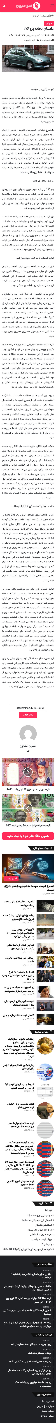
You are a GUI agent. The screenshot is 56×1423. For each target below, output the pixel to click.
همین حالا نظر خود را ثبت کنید (28, 836)
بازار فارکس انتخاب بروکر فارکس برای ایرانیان (18, 1067)
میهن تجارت (47, 1416)
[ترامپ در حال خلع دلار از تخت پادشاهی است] (45, 906)
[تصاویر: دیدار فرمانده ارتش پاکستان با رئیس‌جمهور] (45, 948)
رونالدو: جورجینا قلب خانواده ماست (19, 959)
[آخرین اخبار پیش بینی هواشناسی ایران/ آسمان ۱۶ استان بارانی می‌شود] (45, 933)
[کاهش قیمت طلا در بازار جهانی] (45, 1019)
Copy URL (28, 715)
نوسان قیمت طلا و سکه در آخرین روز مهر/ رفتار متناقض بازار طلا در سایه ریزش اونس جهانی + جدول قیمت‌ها (19, 1148)
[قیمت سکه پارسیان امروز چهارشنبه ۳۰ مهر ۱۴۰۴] (45, 1130)
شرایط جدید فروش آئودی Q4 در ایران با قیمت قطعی (19, 1086)
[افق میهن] (28, 6)
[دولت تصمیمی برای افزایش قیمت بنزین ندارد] (45, 1110)
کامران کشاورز (28, 746)
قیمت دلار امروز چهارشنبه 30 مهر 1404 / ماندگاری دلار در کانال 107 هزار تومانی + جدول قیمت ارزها (19, 1167)
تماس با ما (48, 1401)
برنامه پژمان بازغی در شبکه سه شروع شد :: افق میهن (18, 917)
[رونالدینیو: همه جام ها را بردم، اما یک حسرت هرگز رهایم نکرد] (45, 992)
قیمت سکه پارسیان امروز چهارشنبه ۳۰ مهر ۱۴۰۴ (21, 1125)
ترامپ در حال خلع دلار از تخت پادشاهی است (19, 903)
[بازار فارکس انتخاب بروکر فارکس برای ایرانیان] (45, 1072)
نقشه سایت (48, 1411)
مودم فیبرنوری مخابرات (39, 1215)
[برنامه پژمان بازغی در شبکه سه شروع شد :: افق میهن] (45, 920)
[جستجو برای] (3, 7)
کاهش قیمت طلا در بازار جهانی (18, 1015)
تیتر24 (48, 1210)
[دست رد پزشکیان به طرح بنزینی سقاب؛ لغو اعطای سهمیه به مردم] (45, 976)
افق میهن (46, 16)
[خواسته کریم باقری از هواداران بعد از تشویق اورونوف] (45, 1005)
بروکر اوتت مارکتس (41, 1239)
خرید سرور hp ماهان (41, 1235)
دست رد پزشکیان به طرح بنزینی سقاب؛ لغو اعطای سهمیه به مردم (18, 975)
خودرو (36, 16)
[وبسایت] (28, 751)
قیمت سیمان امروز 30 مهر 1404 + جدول (20, 1183)
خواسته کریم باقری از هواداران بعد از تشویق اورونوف (19, 1003)
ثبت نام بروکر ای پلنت (40, 1230)
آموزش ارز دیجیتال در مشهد (37, 1220)
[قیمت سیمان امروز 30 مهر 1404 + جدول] (45, 1188)
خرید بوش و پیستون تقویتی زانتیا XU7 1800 (27, 1249)
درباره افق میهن (45, 1406)
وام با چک (46, 1244)
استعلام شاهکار (43, 1225)
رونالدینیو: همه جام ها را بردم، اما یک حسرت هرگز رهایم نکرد (19, 989)
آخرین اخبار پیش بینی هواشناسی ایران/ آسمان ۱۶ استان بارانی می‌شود (20, 933)
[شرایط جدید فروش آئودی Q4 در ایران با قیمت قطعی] (45, 1091)
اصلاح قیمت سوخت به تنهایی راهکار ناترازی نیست (29, 888)
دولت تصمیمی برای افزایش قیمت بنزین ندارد (20, 1105)
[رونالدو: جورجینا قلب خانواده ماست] (45, 962)
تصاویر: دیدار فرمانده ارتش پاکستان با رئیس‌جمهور (20, 946)
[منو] (52, 7)
